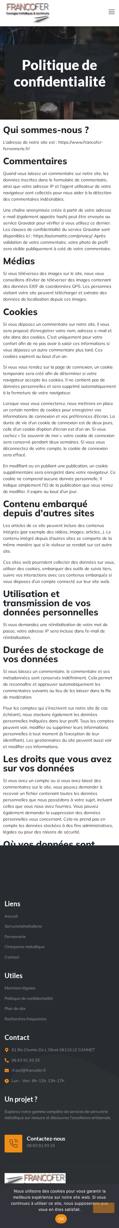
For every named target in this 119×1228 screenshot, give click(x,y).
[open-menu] (108, 12)
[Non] (103, 1208)
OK (61, 1218)
